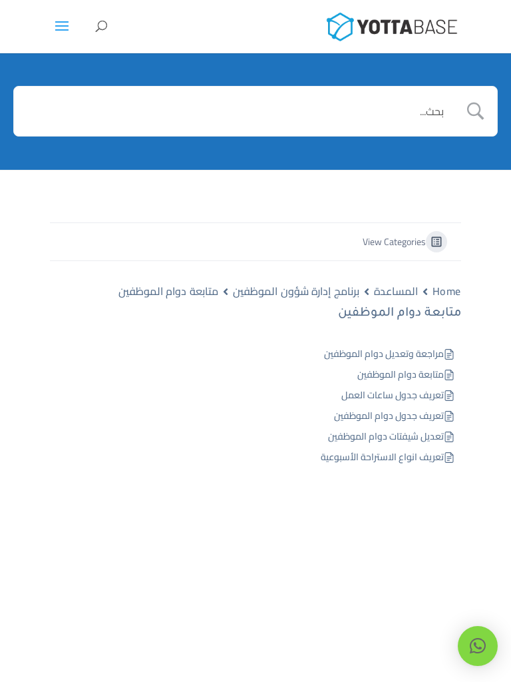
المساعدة (396, 291)
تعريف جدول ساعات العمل (392, 395)
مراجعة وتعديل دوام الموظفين (384, 354)
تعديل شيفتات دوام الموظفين (386, 437)
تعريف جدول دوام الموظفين (389, 416)
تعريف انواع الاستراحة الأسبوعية (382, 457)
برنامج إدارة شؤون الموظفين (296, 291)
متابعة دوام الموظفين (168, 291)
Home (446, 291)
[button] (478, 646)
